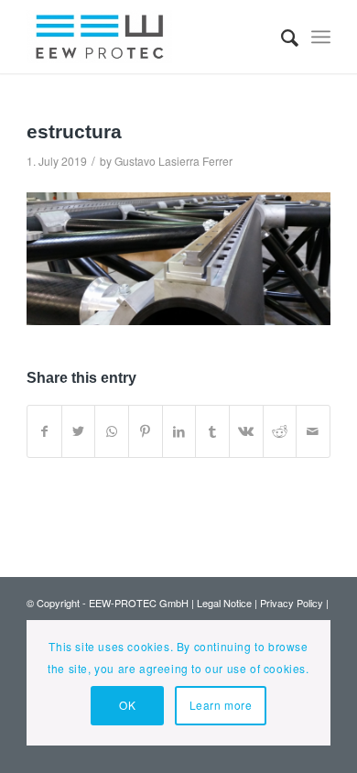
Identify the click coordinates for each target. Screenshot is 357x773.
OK (127, 705)
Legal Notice (224, 602)
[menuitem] (280, 36)
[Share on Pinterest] (145, 431)
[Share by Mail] (313, 431)
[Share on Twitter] (78, 431)
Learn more (221, 705)
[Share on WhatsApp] (111, 431)
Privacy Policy (291, 602)
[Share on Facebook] (44, 431)
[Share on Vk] (246, 431)
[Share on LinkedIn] (179, 431)
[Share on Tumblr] (212, 431)
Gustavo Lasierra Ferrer (173, 161)
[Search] (280, 36)
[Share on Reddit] (280, 431)
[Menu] (320, 37)
